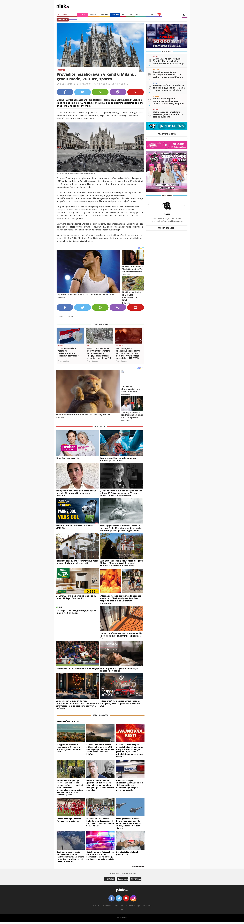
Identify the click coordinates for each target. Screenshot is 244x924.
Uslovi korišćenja (133, 906)
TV (123, 14)
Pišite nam (147, 906)
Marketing (107, 906)
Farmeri (115, 14)
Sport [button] (130, 14)
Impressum (119, 906)
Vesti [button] (73, 14)
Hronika (104, 14)
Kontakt (96, 906)
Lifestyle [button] (140, 14)
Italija (61, 316)
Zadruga (82, 14)
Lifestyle (61, 70)
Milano (70, 316)
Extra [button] (150, 14)
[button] (59, 340)
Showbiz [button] (94, 14)
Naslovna (62, 14)
